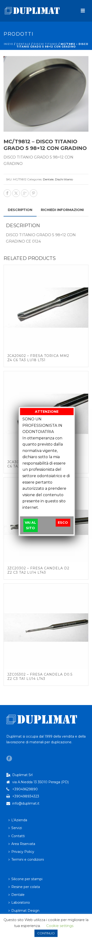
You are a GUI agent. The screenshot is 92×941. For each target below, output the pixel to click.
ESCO (63, 522)
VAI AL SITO (30, 525)
